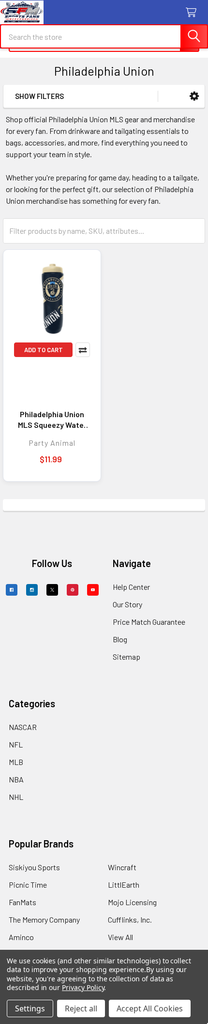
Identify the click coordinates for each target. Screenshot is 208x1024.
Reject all (81, 1008)
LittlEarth (123, 884)
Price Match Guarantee (149, 621)
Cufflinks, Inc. (130, 919)
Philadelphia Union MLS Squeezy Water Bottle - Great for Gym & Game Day (52, 419)
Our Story (127, 604)
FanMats (22, 902)
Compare (82, 349)
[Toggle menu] (13, 13)
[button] (194, 96)
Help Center (131, 586)
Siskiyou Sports (34, 867)
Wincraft (122, 867)
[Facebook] (11, 590)
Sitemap (126, 656)
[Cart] (193, 13)
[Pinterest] (72, 590)
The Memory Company (44, 919)
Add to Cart (43, 350)
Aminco (21, 937)
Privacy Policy (83, 987)
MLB (16, 761)
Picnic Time (28, 884)
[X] (52, 590)
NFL (16, 744)
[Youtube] (93, 590)
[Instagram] (32, 590)
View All (120, 937)
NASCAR (23, 726)
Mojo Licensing (132, 902)
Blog (120, 639)
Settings (30, 1008)
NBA (16, 779)
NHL (16, 796)
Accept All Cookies (150, 1008)
